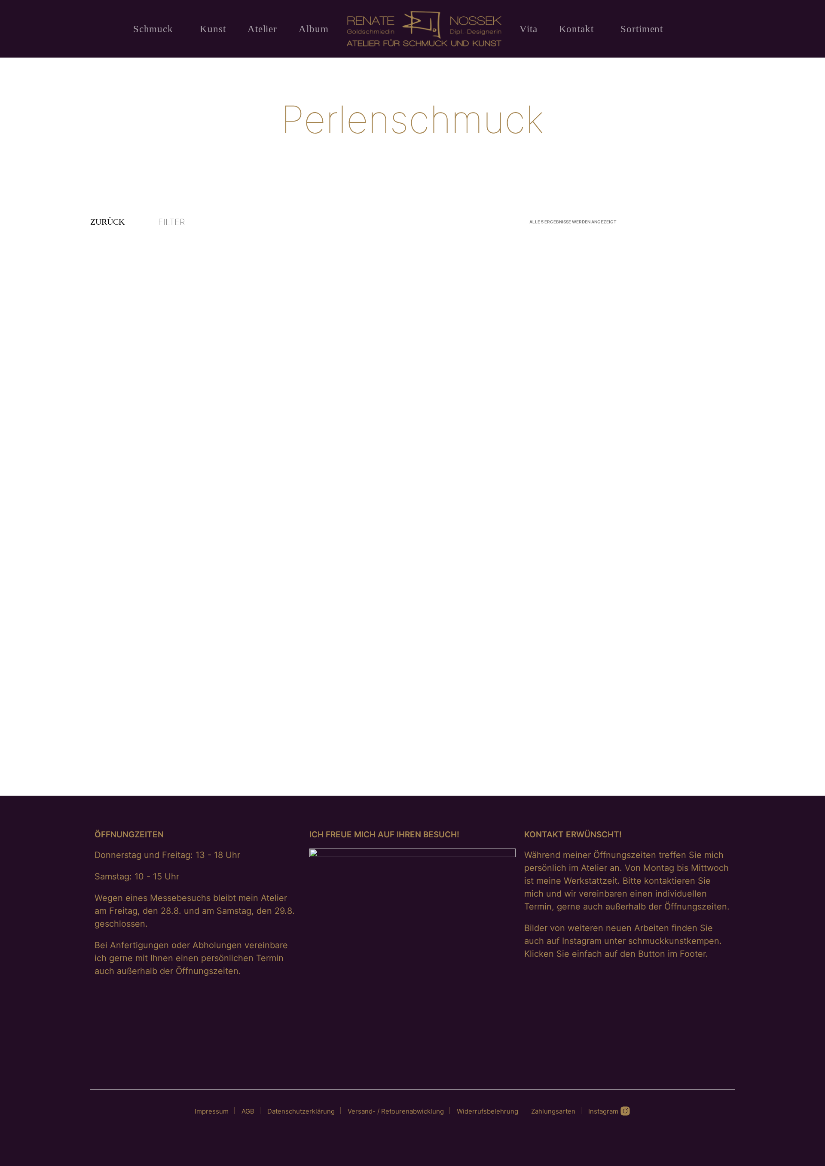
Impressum (212, 1111)
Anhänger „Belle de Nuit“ (359, 475)
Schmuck (153, 29)
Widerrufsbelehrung (487, 1111)
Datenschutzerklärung (301, 1111)
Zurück (107, 221)
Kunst (213, 29)
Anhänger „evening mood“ (142, 475)
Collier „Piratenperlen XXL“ (583, 475)
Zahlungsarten (553, 1111)
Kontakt (576, 29)
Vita (528, 29)
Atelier (262, 29)
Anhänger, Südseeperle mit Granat (373, 745)
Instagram (604, 1111)
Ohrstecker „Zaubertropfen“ (145, 745)
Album (314, 29)
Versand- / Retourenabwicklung (396, 1111)
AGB (247, 1111)
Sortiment (641, 29)
